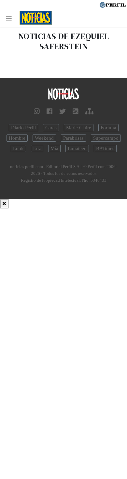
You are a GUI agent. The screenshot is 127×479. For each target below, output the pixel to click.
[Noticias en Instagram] (37, 111)
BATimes (105, 148)
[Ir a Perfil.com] (113, 4)
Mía (54, 148)
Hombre (17, 138)
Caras (51, 127)
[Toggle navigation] (10, 18)
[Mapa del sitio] (89, 111)
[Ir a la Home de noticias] (63, 94)
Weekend (44, 138)
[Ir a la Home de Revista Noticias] (34, 18)
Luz (37, 148)
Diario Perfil (23, 127)
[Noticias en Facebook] (49, 111)
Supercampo (106, 138)
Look (18, 148)
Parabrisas (73, 138)
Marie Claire (78, 127)
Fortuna (108, 127)
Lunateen (77, 148)
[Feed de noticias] (75, 111)
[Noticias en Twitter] (62, 111)
